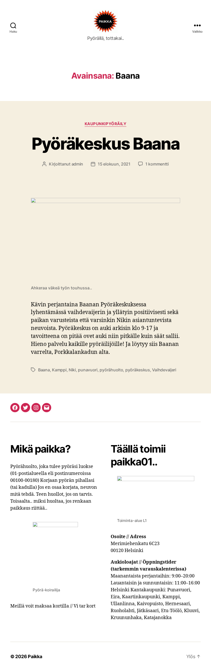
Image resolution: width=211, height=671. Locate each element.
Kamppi (59, 369)
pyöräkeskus (137, 369)
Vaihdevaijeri (164, 369)
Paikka (35, 656)
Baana (44, 369)
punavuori (88, 369)
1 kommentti (157, 164)
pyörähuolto (111, 369)
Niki (72, 369)
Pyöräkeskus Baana (106, 143)
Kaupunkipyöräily (106, 124)
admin (77, 164)
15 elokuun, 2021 (114, 164)
